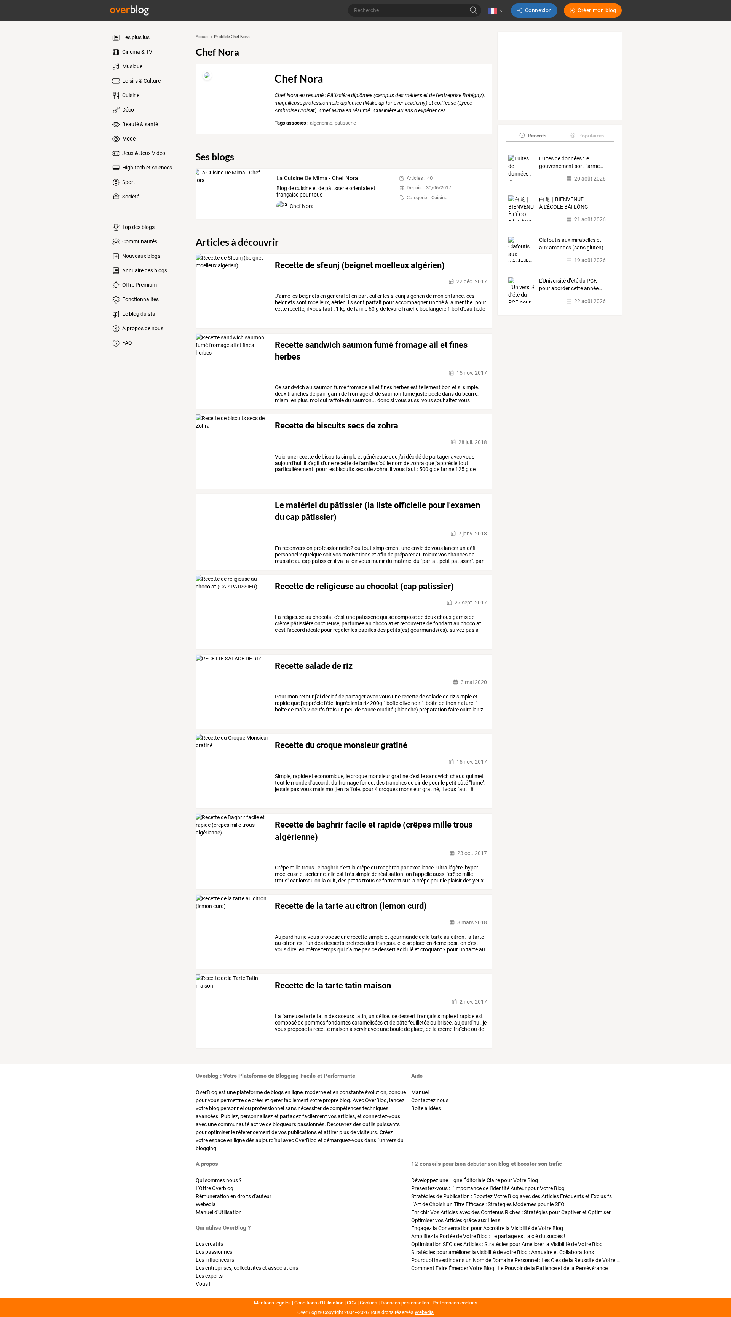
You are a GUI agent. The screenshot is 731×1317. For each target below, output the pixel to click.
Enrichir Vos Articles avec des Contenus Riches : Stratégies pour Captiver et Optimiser (511, 1212)
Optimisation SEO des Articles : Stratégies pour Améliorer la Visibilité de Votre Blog (507, 1244)
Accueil (203, 36)
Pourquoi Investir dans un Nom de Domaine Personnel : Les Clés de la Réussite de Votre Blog (519, 1260)
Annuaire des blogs (144, 270)
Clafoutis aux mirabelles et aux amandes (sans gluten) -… (571, 244)
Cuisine (130, 95)
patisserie (345, 123)
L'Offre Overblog (214, 1188)
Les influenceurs (215, 1260)
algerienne (321, 123)
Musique (131, 66)
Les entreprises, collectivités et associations (247, 1268)
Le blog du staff (140, 314)
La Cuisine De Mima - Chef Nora (317, 178)
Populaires (591, 135)
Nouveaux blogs (140, 256)
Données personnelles (405, 1303)
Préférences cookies (455, 1303)
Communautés (139, 241)
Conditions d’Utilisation (318, 1303)
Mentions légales (272, 1303)
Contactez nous (429, 1100)
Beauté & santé (139, 124)
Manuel (420, 1092)
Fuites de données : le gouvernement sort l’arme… (571, 162)
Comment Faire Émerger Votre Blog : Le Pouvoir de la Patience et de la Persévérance (509, 1268)
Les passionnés (214, 1252)
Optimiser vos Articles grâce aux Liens (455, 1220)
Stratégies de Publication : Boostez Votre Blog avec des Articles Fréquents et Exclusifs (511, 1196)
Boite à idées (426, 1108)
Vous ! (203, 1284)
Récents (537, 135)
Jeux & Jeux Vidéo (143, 153)
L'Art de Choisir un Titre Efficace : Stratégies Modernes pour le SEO (488, 1204)
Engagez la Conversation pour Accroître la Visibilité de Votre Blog (487, 1228)
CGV (351, 1303)
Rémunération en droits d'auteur (233, 1196)
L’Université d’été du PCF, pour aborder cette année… (570, 284)
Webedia (206, 1204)
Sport (128, 182)
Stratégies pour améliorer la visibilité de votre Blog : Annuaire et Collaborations (502, 1252)
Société (130, 196)
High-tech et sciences (146, 168)
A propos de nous (142, 328)
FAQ (126, 343)
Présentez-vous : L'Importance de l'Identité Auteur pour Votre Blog (488, 1188)
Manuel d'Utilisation (219, 1212)
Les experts (209, 1276)
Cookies (368, 1303)
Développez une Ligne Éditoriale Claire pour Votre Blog (474, 1180)
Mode (128, 139)
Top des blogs (138, 227)
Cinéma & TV (136, 52)
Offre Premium (139, 285)
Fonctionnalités (140, 299)
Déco (127, 110)
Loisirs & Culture (141, 81)
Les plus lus (135, 37)
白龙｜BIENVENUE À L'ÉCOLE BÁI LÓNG (563, 202)
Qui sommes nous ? (219, 1180)
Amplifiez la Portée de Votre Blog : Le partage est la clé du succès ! (488, 1236)
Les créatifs (209, 1244)
